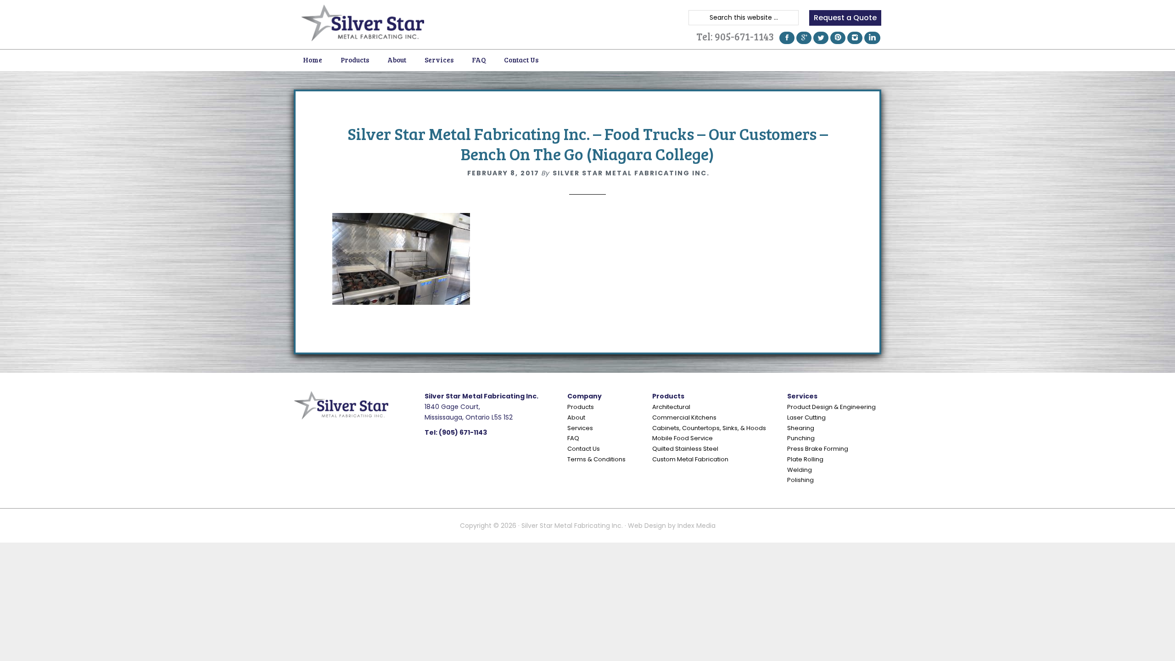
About (576, 417)
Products (580, 407)
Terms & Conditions (596, 459)
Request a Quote (845, 17)
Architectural (671, 407)
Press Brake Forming (817, 448)
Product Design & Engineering (831, 407)
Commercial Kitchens (684, 417)
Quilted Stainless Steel (685, 448)
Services (580, 428)
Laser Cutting (806, 417)
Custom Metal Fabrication (690, 459)
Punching (801, 438)
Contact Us (583, 448)
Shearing (800, 428)
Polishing (800, 480)
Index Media (696, 525)
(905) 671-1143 (463, 432)
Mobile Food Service (682, 438)
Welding (799, 469)
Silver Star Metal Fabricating (362, 23)
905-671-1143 (744, 36)
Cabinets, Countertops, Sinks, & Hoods (709, 428)
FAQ (573, 438)
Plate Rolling (805, 459)
